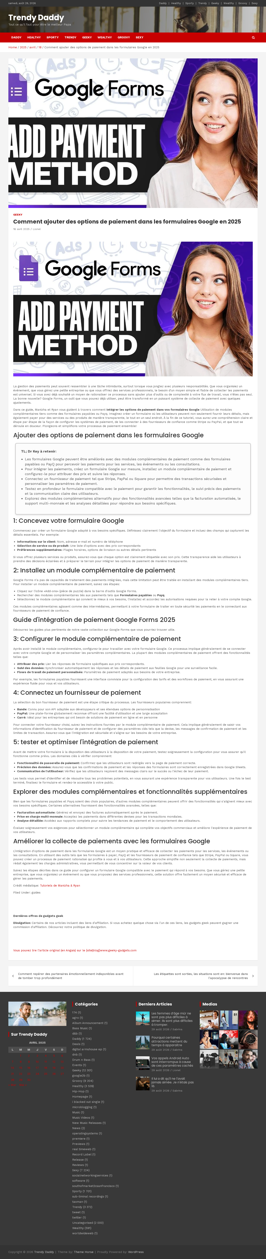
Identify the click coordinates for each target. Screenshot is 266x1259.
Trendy (202, 3)
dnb (75, 1054)
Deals (76, 1044)
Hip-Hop (78, 1091)
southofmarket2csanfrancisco (93, 1186)
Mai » (22, 1085)
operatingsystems (85, 1133)
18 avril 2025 (21, 229)
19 (54, 1068)
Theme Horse (83, 1252)
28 (12, 1080)
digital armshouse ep (87, 1049)
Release (78, 1159)
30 (29, 1080)
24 (37, 1074)
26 (54, 1074)
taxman (77, 1202)
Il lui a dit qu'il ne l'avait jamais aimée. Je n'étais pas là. (172, 1082)
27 (62, 1074)
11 (46, 1062)
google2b (78, 1075)
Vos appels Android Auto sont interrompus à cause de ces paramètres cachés (172, 1062)
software (78, 1180)
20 (62, 1068)
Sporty (189, 3)
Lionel (37, 229)
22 (20, 1074)
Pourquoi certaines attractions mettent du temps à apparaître (169, 1041)
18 (45, 1068)
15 (20, 1068)
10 (37, 1062)
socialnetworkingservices (90, 1175)
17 (37, 1068)
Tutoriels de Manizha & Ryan (60, 885)
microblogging (82, 1107)
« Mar (12, 1085)
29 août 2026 (160, 1029)
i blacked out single (86, 1102)
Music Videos (81, 1117)
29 (20, 1080)
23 (28, 1074)
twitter (77, 1217)
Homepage (80, 1096)
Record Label (81, 1154)
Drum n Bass (81, 1060)
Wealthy (229, 3)
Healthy (176, 3)
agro (75, 1018)
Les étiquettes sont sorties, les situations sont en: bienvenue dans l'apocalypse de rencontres (201, 976)
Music (76, 1112)
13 (62, 1062)
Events (77, 1065)
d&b (75, 1033)
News (76, 1128)
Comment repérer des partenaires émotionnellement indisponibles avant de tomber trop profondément (70, 976)
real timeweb (81, 1149)
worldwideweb (82, 1233)
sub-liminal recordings (88, 1196)
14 (12, 1068)
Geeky (215, 3)
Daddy (163, 3)
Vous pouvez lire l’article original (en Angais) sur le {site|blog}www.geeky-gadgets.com (75, 950)
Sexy (255, 3)
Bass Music (80, 1028)
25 (45, 1074)
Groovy (242, 3)
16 (28, 1068)
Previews (78, 1144)
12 (54, 1062)
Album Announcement (87, 1023)
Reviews (78, 1165)
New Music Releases (87, 1123)
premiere (78, 1138)
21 (12, 1074)
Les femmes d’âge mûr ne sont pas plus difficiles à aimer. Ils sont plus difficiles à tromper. (172, 1019)
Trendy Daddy (36, 17)
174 (74, 1012)
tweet (76, 1212)
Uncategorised (82, 1223)
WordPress (136, 1252)
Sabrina (177, 1029)
